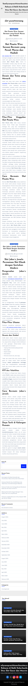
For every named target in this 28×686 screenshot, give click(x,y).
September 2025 (6, 555)
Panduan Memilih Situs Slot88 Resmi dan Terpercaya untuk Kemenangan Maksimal (14, 626)
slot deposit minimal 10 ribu (15, 278)
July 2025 (4, 562)
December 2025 (6, 544)
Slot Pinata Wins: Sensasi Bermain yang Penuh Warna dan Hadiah (14, 33)
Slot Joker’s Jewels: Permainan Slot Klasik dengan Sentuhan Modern (14, 248)
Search (4, 461)
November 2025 (6, 548)
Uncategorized (14, 28)
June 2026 (4, 524)
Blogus (21, 682)
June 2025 (4, 565)
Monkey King (11, 38)
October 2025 (5, 551)
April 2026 (4, 530)
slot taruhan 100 (6, 56)
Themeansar (14, 684)
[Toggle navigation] (2, 8)
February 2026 (5, 537)
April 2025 (4, 572)
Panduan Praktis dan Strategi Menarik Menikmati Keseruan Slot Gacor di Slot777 (13, 640)
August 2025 (5, 558)
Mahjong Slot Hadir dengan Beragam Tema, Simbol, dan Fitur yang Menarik (13, 655)
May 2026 (4, 527)
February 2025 (5, 579)
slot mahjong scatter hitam (13, 327)
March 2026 (5, 534)
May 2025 (4, 568)
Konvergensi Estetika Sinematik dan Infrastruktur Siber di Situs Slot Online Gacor (14, 612)
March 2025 (5, 575)
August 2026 (5, 517)
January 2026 (5, 541)
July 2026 (4, 520)
